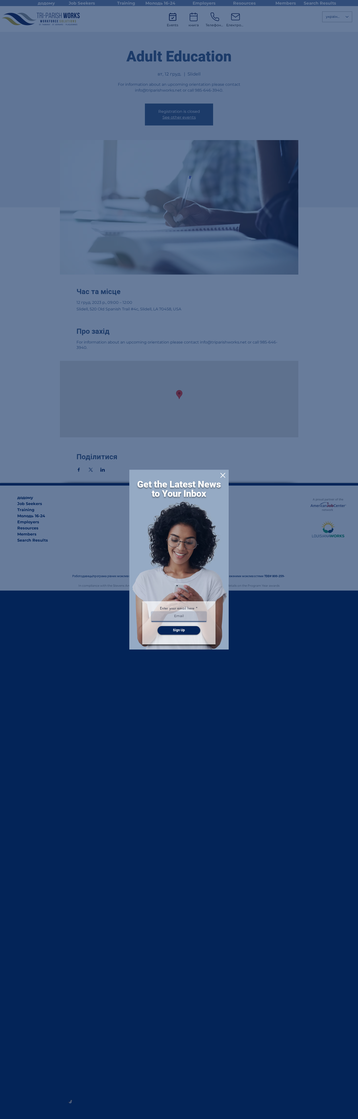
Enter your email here (177, 608)
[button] (222, 475)
